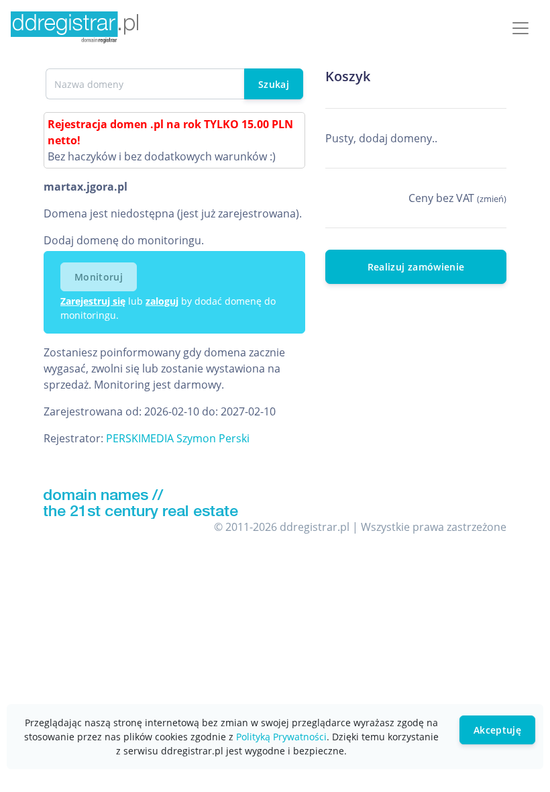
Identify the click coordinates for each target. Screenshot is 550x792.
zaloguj (162, 301)
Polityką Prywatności (281, 736)
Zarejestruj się (92, 301)
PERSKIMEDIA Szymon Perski (178, 438)
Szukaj (273, 84)
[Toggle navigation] (520, 28)
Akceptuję (497, 730)
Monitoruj (98, 276)
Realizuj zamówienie (416, 266)
